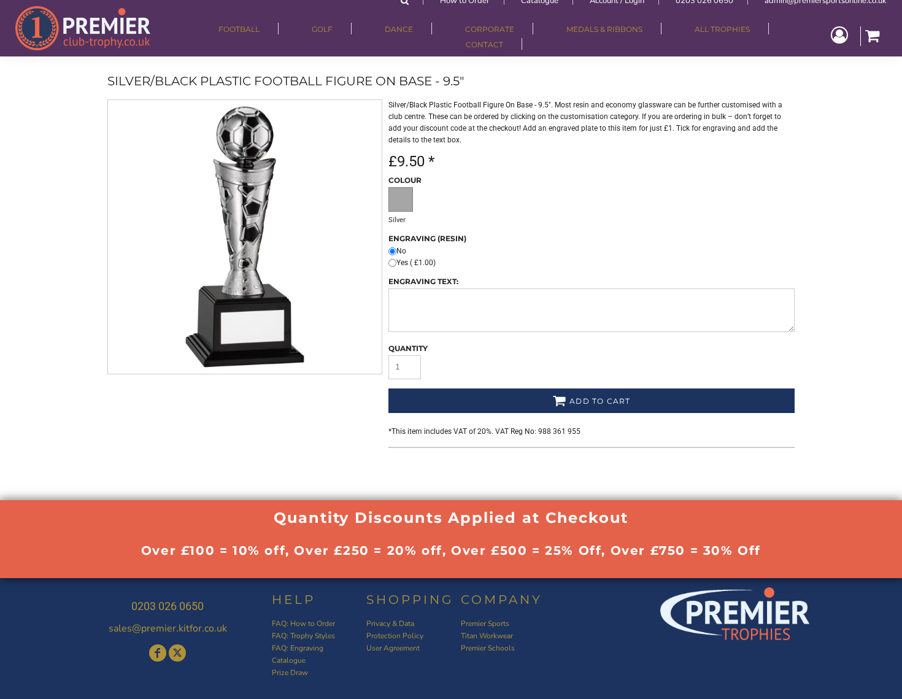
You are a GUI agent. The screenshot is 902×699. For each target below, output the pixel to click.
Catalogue (289, 660)
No (401, 251)
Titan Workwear (487, 636)
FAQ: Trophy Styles (303, 636)
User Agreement (393, 648)
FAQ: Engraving (297, 648)
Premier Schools (488, 648)
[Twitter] (177, 653)
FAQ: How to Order (303, 623)
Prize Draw (290, 673)
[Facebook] (157, 653)
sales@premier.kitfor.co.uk (168, 628)
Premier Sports (485, 623)
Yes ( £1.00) (416, 262)
